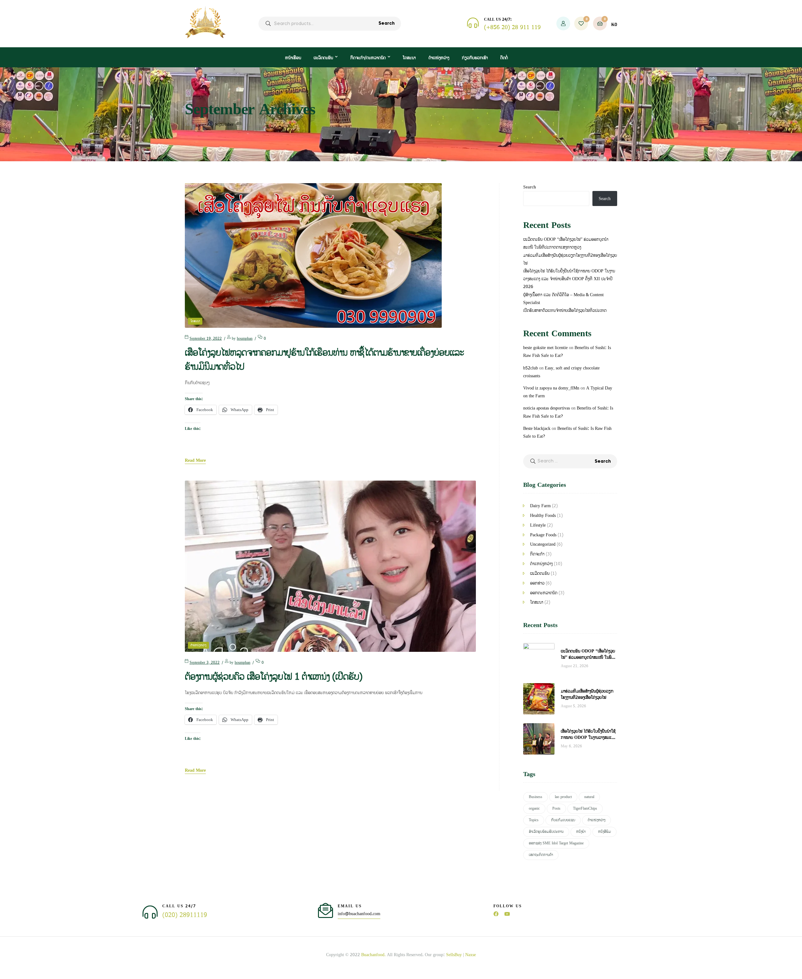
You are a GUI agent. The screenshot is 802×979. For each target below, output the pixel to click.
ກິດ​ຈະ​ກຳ (537, 554)
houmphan (245, 338)
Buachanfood (372, 954)
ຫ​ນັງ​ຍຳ (581, 831)
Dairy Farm (540, 505)
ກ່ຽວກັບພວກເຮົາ (475, 57)
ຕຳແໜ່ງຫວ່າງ (439, 57)
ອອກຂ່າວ (537, 583)
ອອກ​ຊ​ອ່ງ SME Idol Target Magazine (556, 843)
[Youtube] (507, 913)
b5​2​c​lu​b (530, 368)
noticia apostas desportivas (546, 408)
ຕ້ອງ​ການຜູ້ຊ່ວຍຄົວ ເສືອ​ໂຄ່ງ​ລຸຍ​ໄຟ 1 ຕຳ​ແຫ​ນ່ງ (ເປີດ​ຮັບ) (273, 677)
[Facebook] (495, 913)
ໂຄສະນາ (409, 57)
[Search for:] (570, 461)
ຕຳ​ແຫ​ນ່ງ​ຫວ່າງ (198, 645)
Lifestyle (538, 525)
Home (190, 124)
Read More (195, 461)
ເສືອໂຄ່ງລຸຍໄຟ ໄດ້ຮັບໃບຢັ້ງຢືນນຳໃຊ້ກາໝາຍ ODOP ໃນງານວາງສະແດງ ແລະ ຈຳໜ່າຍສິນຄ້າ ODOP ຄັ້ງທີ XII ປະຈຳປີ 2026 (569, 279)
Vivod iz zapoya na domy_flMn (551, 388)
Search (386, 23)
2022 (205, 124)
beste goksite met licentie (545, 347)
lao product (563, 797)
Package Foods (543, 535)
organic (534, 808)
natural (589, 797)
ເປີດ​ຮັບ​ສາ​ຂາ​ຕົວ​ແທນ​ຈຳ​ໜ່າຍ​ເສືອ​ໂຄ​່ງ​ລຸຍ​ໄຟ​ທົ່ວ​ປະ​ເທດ (565, 310)
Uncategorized (542, 544)
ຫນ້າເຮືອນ (293, 57)
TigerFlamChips (585, 808)
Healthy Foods (543, 515)
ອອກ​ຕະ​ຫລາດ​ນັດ (543, 593)
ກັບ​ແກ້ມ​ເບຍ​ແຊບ (563, 820)
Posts (556, 808)
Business (535, 797)
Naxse (470, 954)
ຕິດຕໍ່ (504, 57)
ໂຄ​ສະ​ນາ (195, 321)
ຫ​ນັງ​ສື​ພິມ (604, 831)
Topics (534, 820)
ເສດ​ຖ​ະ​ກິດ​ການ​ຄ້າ (541, 855)
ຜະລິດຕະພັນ (323, 57)
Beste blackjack (536, 428)
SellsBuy (454, 954)
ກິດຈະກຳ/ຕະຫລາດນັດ (368, 57)
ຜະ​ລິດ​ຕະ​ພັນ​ (539, 573)
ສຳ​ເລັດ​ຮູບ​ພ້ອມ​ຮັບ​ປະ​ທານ (546, 831)
